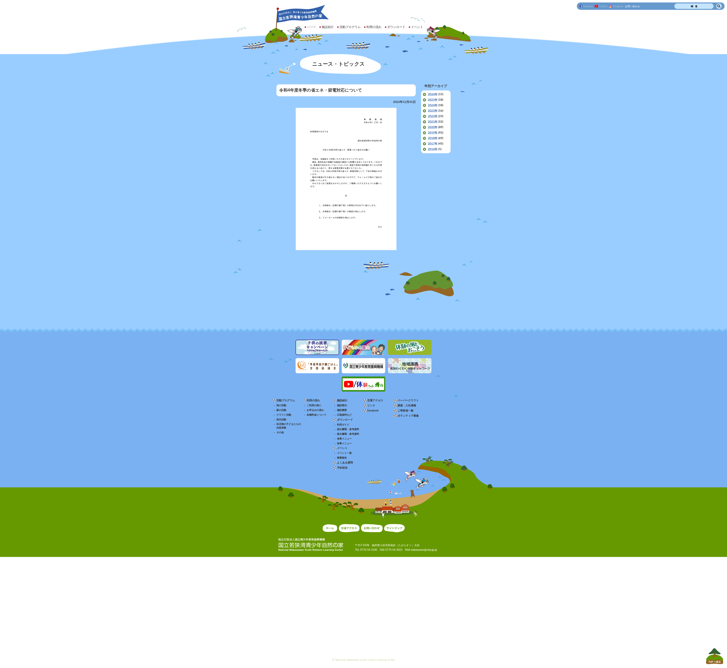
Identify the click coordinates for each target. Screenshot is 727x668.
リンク (371, 405)
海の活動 (281, 405)
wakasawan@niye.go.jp (424, 550)
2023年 (433, 110)
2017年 (433, 143)
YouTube (603, 6)
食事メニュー (344, 439)
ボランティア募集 (408, 415)
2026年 (433, 94)
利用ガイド (343, 425)
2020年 (433, 127)
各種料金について (316, 415)
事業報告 (342, 458)
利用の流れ (313, 400)
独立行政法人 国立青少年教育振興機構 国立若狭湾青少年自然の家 (297, 24)
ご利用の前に (314, 405)
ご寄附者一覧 (405, 410)
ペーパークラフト (408, 400)
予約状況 (342, 468)
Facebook (588, 6)
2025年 (433, 99)
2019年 (433, 132)
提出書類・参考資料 (348, 429)
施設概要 (342, 410)
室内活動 (281, 419)
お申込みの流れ (315, 410)
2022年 (433, 116)
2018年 (433, 138)
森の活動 (281, 410)
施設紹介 (342, 400)
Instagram (618, 6)
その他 (280, 432)
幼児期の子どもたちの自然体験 (288, 426)
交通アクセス (375, 400)
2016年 (433, 149)
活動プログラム (285, 400)
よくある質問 (345, 462)
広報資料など (344, 415)
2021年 (433, 121)
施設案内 (342, 405)
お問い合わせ (632, 6)
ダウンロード (345, 419)
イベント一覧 (344, 453)
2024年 (433, 105)
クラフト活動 (283, 415)
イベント (342, 448)
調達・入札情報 (407, 405)
